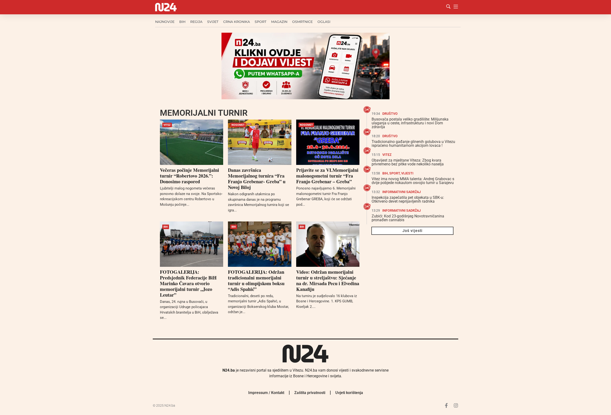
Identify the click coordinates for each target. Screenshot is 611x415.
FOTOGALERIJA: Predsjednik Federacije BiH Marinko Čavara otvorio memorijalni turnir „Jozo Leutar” (188, 283)
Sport (260, 22)
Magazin (279, 22)
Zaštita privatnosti (309, 392)
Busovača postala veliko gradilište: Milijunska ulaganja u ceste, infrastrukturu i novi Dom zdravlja (410, 123)
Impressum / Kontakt (266, 392)
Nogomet (238, 124)
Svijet (212, 22)
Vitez (167, 124)
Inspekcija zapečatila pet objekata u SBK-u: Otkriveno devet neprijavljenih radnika (408, 199)
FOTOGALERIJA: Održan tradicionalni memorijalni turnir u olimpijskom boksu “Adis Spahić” (256, 280)
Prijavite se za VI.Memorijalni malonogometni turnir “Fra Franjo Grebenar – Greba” (327, 176)
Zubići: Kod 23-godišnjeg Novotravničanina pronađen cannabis (408, 218)
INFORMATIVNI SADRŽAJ (401, 192)
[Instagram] (455, 405)
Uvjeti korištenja (349, 392)
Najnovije (164, 22)
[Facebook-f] (446, 405)
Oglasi (323, 22)
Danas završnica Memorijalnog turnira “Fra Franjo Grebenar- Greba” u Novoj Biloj (256, 179)
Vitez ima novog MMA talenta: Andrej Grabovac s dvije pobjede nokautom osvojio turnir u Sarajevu (413, 181)
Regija (196, 22)
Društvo (390, 114)
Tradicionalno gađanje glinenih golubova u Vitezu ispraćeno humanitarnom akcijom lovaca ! (413, 143)
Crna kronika (236, 22)
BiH (182, 22)
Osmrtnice (302, 22)
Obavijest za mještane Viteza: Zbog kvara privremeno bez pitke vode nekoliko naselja (408, 162)
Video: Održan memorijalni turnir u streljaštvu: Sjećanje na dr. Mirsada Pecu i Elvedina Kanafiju (327, 280)
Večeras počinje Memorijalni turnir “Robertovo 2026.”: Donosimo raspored (189, 176)
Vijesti (407, 173)
